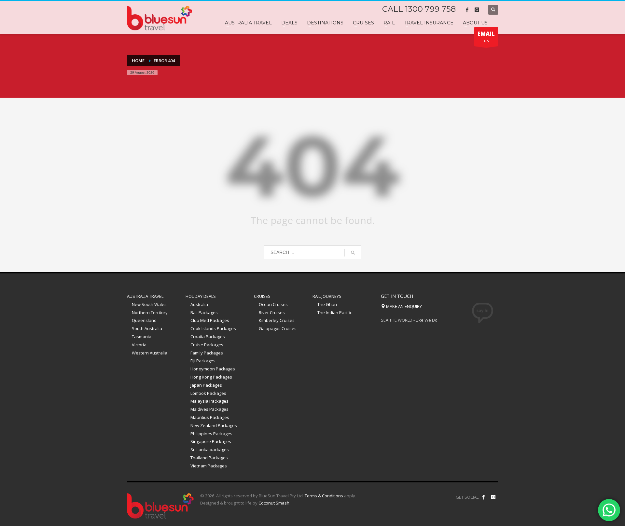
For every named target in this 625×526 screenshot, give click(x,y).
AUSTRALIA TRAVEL (145, 296)
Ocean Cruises (273, 304)
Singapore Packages (210, 441)
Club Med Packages (209, 320)
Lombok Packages (208, 393)
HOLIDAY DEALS (201, 296)
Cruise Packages (206, 345)
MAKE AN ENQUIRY (403, 306)
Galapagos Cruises (278, 328)
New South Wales (149, 304)
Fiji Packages (202, 361)
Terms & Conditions (324, 496)
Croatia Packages (207, 336)
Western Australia (149, 353)
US (486, 36)
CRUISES (262, 296)
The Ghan (327, 304)
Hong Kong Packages (211, 377)
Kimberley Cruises (277, 320)
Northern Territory (150, 312)
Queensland (144, 320)
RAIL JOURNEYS (326, 296)
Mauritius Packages (209, 417)
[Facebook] (467, 10)
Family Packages (206, 353)
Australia (199, 304)
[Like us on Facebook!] (483, 497)
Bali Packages (204, 312)
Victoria (139, 345)
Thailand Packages (209, 458)
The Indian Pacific (334, 312)
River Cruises (272, 312)
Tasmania (141, 336)
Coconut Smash (273, 503)
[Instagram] (477, 10)
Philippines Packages (211, 433)
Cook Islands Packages (213, 328)
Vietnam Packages (208, 466)
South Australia (147, 328)
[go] (352, 252)
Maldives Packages (209, 409)
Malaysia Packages (209, 401)
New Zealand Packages (213, 425)
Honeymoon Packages (212, 369)
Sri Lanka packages (209, 449)
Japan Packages (206, 385)
